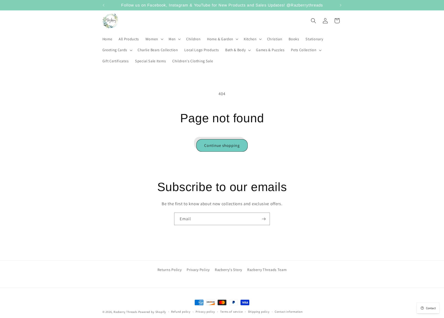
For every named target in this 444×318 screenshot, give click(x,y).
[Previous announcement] (103, 5)
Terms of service (231, 312)
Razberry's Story (228, 269)
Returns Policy (169, 269)
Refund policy (180, 312)
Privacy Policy (198, 269)
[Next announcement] (341, 5)
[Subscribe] (264, 219)
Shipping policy (259, 312)
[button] (153, 39)
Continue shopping (222, 145)
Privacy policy (205, 312)
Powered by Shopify (152, 312)
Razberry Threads (125, 312)
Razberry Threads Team (267, 269)
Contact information (289, 312)
